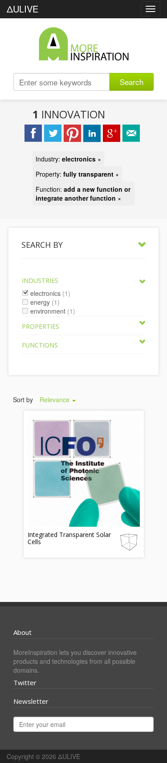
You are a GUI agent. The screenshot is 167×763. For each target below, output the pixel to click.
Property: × (77, 174)
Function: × (83, 193)
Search (131, 81)
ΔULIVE (22, 8)
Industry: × (68, 158)
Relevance (55, 399)
